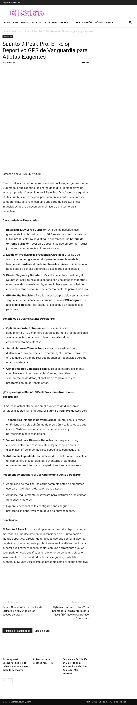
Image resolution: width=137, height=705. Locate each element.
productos (16, 31)
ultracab (11, 62)
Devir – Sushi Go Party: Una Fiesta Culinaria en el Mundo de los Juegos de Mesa (22, 611)
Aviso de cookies (118, 701)
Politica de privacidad (96, 701)
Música (99, 22)
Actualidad (50, 22)
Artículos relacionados (17, 630)
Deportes (36, 22)
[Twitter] (14, 70)
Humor (109, 22)
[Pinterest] (22, 70)
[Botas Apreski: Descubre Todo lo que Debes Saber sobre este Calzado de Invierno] (15, 647)
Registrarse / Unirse (11, 2)
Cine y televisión (83, 22)
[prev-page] (4, 680)
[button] (130, 22)
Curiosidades (20, 22)
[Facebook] (6, 70)
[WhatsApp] (30, 70)
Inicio (5, 31)
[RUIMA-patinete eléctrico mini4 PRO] (45, 647)
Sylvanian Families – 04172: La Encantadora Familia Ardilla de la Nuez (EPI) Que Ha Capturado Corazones (70, 613)
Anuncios (65, 22)
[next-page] (10, 680)
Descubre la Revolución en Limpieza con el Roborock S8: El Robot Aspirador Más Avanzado (75, 666)
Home (7, 22)
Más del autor (42, 630)
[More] (39, 70)
